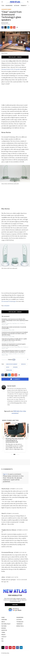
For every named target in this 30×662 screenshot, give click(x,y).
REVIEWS (3, 628)
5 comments (16, 379)
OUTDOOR (16, 5)
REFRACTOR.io (20, 626)
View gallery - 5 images (15, 57)
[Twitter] (5, 27)
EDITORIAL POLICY (5, 624)
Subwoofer (9, 370)
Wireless (23, 364)
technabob (6, 305)
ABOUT (3, 621)
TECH (2, 5)
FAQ (2, 641)
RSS (2, 639)
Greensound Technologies (8, 301)
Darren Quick (11, 386)
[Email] (17, 27)
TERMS (3, 632)
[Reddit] (11, 27)
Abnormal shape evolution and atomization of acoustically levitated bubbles (14, 327)
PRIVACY (3, 634)
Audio (7, 367)
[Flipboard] (14, 27)
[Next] (26, 437)
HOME (3, 617)
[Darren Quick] (3, 387)
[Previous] (3, 437)
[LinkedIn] (8, 27)
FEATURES (3, 626)
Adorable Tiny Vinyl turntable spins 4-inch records (15, 440)
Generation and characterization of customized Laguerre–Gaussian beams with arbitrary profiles (14, 345)
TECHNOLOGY (19, 621)
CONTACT (3, 636)
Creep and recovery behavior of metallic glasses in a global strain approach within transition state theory (14, 339)
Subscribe (15, 604)
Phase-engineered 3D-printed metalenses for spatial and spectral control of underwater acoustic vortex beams (13, 351)
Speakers (15, 367)
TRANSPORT (24, 5)
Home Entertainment (6, 9)
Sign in (5, 474)
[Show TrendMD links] (27, 359)
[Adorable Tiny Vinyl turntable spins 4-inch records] (17, 430)
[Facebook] (2, 27)
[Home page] (15, 2)
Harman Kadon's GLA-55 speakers (11, 69)
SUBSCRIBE (4, 619)
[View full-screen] (28, 33)
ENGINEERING (9, 5)
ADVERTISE (4, 630)
